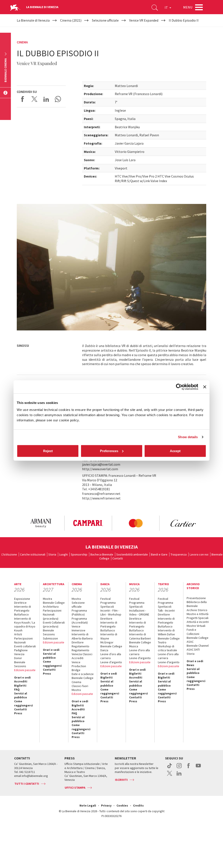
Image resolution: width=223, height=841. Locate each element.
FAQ (17, 689)
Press (18, 713)
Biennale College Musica (140, 644)
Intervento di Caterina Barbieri (140, 636)
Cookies (122, 805)
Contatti (117, 558)
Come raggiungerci (23, 703)
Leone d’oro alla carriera (110, 656)
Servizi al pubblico (20, 695)
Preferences (109, 451)
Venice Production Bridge (79, 666)
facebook (188, 768)
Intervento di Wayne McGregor (108, 638)
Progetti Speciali (197, 618)
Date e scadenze (83, 674)
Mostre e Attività (197, 614)
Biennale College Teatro (169, 640)
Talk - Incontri (166, 610)
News (190, 665)
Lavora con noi (199, 554)
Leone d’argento (111, 662)
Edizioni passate (24, 670)
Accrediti (20, 681)
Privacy (106, 805)
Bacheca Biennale (101, 554)
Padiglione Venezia (21, 652)
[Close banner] (204, 386)
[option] (40, 523)
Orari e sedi (22, 677)
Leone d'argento (140, 658)
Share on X (34, 99)
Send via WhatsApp (58, 99)
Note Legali (87, 805)
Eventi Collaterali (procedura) (54, 624)
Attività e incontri (198, 622)
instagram (179, 768)
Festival (105, 599)
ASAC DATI (193, 649)
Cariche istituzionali (32, 554)
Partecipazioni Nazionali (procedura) (52, 614)
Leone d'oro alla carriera (139, 652)
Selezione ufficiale (78, 605)
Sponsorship (79, 554)
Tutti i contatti (26, 784)
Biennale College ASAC (197, 640)
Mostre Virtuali (196, 626)
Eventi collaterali (25, 646)
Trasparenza (179, 554)
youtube (198, 768)
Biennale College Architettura (54, 605)
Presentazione (196, 598)
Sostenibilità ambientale (132, 554)
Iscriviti (121, 780)
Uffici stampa (75, 788)
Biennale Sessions (20, 664)
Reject (48, 451)
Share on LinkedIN (46, 99)
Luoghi (63, 554)
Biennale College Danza (111, 648)
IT (167, 7)
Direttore (78, 642)
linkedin (179, 775)
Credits (138, 805)
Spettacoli (107, 607)
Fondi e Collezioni (193, 632)
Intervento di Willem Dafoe (166, 632)
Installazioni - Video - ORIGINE (139, 612)
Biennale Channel (198, 646)
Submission (50, 638)
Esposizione (22, 599)
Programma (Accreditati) (80, 620)
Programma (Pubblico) (79, 612)
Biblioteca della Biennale (197, 604)
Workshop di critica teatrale (167, 648)
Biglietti (20, 685)
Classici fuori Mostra (80, 688)
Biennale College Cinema (82, 680)
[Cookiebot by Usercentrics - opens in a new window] (179, 387)
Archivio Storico (197, 610)
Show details (188, 437)
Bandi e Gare (159, 554)
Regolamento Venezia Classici (82, 652)
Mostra (47, 599)
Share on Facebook (23, 99)
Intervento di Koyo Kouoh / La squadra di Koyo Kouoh (24, 624)
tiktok (169, 768)
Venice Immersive (78, 628)
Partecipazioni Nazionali (23, 640)
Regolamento (80, 646)
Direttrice (20, 603)
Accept (175, 451)
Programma (108, 603)
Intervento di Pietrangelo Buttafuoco (22, 610)
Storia (52, 554)
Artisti (18, 634)
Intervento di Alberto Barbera (82, 636)
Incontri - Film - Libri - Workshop (110, 612)
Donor (18, 658)
